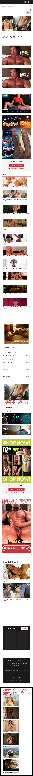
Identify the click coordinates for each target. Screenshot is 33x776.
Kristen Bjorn (17, 359)
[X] (25, 2)
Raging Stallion (17, 355)
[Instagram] (28, 2)
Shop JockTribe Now (16, 489)
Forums (16, 665)
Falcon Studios (17, 373)
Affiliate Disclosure (14, 672)
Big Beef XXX (22, 42)
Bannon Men (14, 40)
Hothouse (17, 376)
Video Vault (21, 660)
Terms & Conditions (24, 670)
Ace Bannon (6, 40)
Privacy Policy (16, 670)
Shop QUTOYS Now (16, 165)
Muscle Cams (12, 660)
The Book (25, 663)
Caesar (28, 42)
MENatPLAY (17, 369)
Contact (20, 672)
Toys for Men (16, 663)
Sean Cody (17, 366)
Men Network (17, 362)
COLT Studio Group (17, 352)
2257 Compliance (8, 670)
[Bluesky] (30, 2)
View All (24, 628)
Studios (7, 663)
